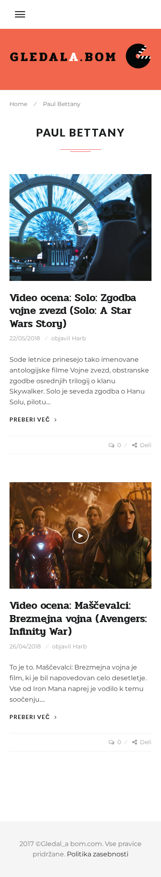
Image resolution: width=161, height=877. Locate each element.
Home (18, 104)
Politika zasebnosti (97, 854)
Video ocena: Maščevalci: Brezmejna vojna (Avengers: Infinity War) (78, 618)
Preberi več (30, 419)
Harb (79, 338)
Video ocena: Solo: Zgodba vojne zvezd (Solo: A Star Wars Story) (72, 311)
